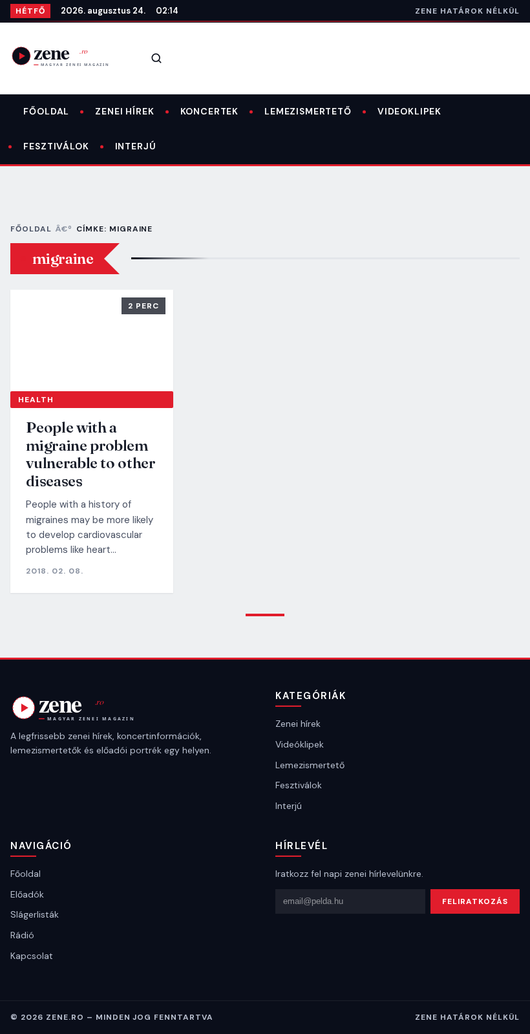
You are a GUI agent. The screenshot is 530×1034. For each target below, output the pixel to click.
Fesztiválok (56, 146)
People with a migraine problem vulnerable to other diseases (90, 454)
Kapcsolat (31, 956)
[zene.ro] (68, 56)
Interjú (135, 146)
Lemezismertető (308, 111)
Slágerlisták (34, 914)
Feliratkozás (475, 901)
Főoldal (46, 111)
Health (36, 399)
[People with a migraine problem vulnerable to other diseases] (91, 340)
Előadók (27, 894)
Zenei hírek (124, 111)
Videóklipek (299, 744)
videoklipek (409, 111)
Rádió (22, 935)
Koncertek (209, 111)
